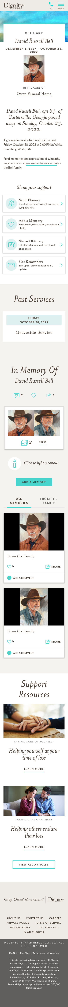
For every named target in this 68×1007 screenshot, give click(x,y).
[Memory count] (16, 395)
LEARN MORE (34, 768)
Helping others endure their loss (34, 828)
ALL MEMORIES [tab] (19, 501)
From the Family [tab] (49, 501)
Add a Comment (23, 577)
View (43, 441)
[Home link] (13, 5)
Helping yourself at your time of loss (34, 750)
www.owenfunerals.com (41, 163)
